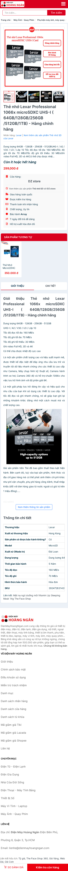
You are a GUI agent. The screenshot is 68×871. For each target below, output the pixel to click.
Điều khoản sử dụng (13, 677)
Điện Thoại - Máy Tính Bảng (18, 790)
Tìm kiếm (56, 12)
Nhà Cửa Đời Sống (12, 782)
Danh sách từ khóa (12, 716)
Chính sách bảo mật (13, 669)
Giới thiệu (17, 285)
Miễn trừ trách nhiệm (14, 685)
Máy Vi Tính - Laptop (14, 806)
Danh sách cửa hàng (13, 709)
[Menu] (63, 3)
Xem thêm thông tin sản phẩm (34, 507)
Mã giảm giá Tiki (11, 724)
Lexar (19, 135)
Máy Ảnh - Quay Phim (24, 20)
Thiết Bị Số (7, 798)
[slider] (9, 96)
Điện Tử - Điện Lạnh (13, 766)
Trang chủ (5, 20)
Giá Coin (9, 861)
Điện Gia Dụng (10, 774)
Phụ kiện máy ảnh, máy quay (51, 20)
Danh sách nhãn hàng (14, 701)
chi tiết (50, 285)
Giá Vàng (54, 858)
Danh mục (7, 693)
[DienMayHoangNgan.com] (17, 4)
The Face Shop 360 (37, 858)
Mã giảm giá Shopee (13, 740)
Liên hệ (5, 748)
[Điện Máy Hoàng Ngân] (17, 619)
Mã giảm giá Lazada (13, 732)
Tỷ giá (21, 858)
